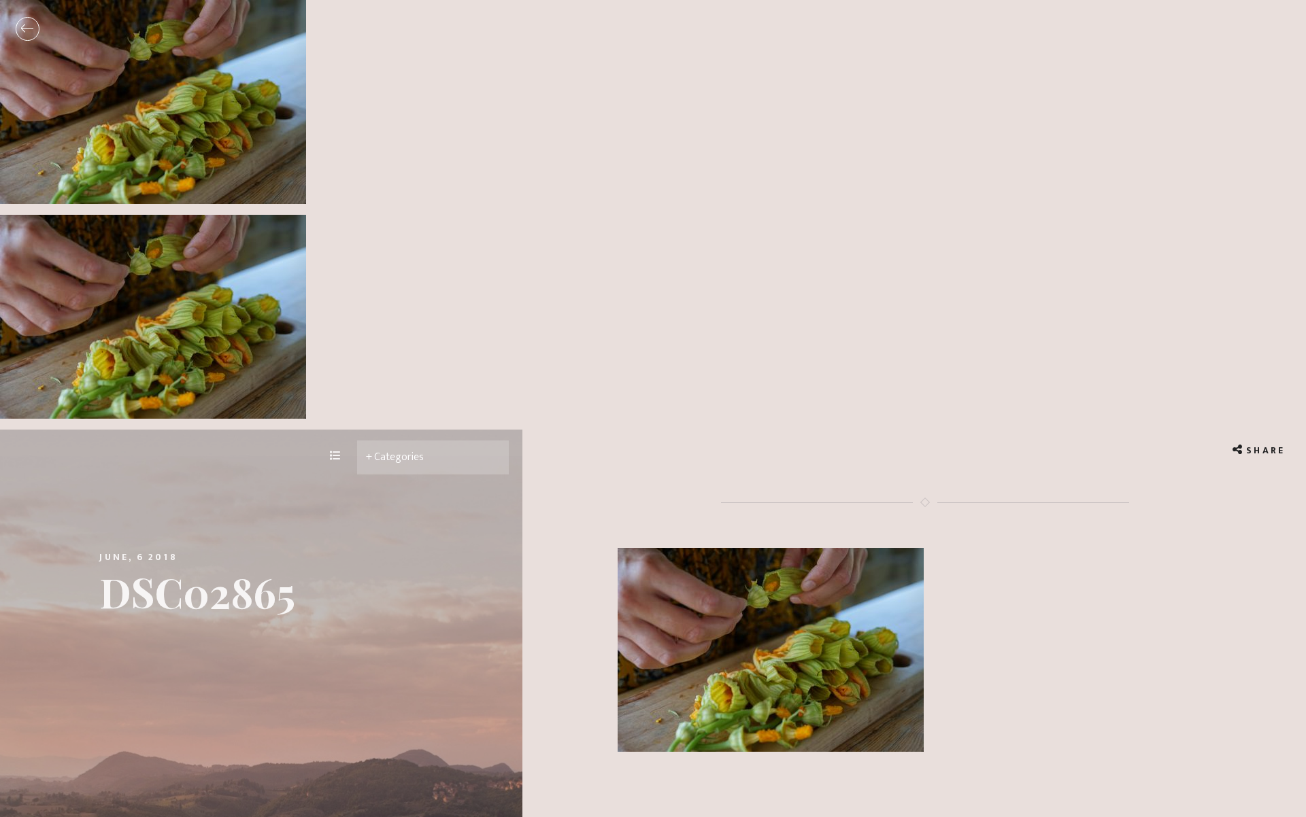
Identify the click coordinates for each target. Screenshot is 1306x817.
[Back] (27, 29)
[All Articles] (335, 457)
